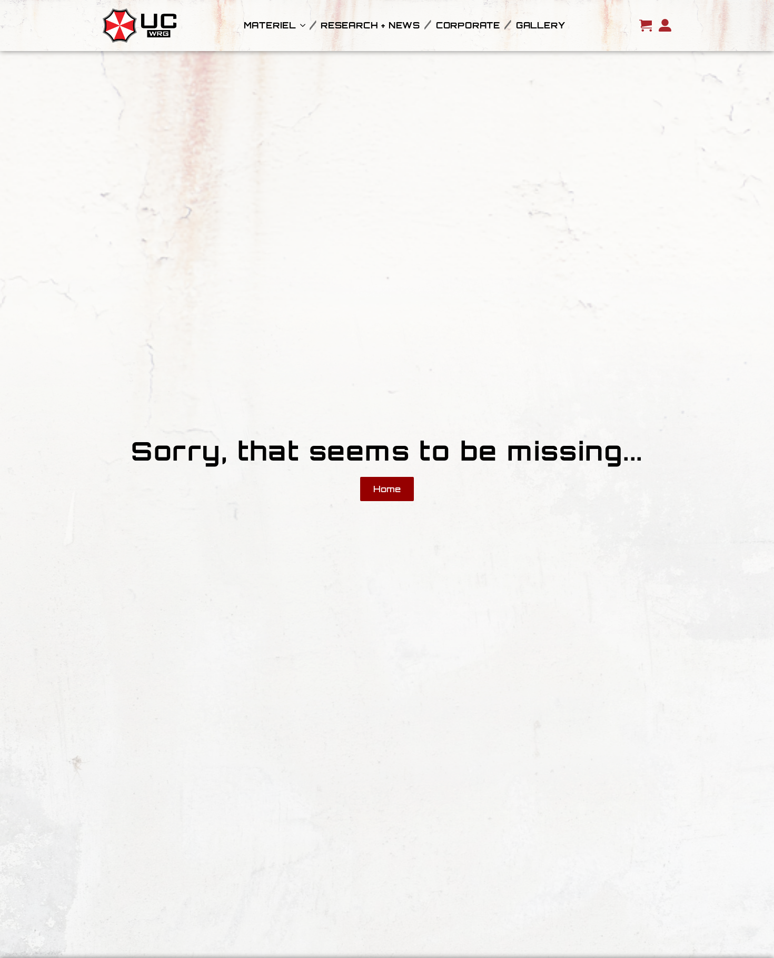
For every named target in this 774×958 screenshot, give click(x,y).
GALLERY (540, 25)
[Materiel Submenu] (300, 25)
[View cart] (645, 25)
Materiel (270, 25)
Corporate (468, 25)
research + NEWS (370, 25)
